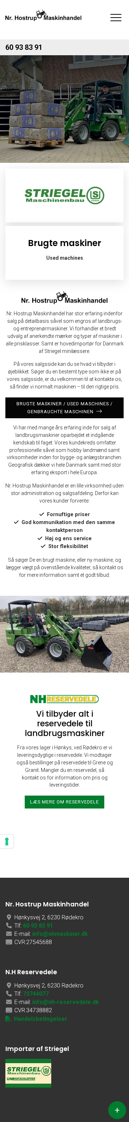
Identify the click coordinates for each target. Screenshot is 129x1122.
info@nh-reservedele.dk (65, 1002)
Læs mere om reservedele (64, 802)
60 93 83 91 (23, 47)
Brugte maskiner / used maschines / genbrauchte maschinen (64, 407)
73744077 (36, 993)
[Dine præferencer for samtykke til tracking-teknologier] (7, 841)
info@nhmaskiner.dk (60, 933)
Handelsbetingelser (40, 1018)
